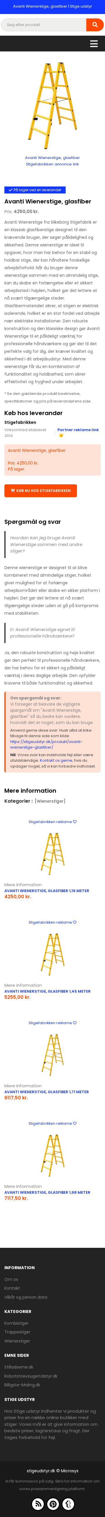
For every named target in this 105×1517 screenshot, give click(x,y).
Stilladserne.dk (18, 1367)
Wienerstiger (17, 1341)
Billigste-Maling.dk (22, 1385)
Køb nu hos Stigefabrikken (43, 490)
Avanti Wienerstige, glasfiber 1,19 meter (46, 891)
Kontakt (12, 1288)
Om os (11, 1279)
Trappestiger (17, 1332)
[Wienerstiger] (50, 801)
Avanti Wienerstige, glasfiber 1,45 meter (47, 991)
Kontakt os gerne (56, 760)
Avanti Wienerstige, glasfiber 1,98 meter (47, 1192)
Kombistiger (16, 1323)
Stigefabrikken (20, 422)
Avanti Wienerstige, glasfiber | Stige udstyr (52, 6)
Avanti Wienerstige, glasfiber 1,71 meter (46, 1092)
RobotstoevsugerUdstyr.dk (30, 1376)
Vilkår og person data (25, 1297)
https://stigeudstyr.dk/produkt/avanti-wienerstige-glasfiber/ (46, 744)
